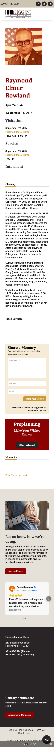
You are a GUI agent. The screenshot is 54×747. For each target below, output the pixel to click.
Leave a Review (15, 571)
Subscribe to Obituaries (19, 715)
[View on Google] (12, 589)
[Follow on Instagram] (50, 4)
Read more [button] (15, 609)
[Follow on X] (44, 4)
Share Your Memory (35, 399)
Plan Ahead (27, 445)
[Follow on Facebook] (38, 4)
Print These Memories (17, 475)
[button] (5, 598)
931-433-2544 (11, 4)
